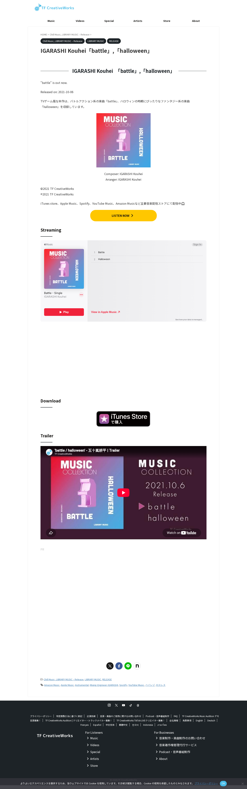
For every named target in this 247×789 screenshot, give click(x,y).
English (199, 720)
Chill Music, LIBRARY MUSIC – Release (64, 679)
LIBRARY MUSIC (93, 679)
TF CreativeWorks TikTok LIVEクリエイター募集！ (141, 720)
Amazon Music (51, 685)
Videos (80, 21)
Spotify (123, 685)
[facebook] (119, 665)
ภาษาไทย (162, 724)
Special (109, 21)
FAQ (176, 716)
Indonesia (148, 724)
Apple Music (67, 685)
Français (84, 724)
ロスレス (160, 685)
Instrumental (82, 685)
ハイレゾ (150, 685)
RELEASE (107, 679)
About (196, 21)
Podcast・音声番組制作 (157, 716)
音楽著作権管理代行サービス (178, 745)
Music (51, 21)
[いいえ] (242, 783)
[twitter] (110, 665)
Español (97, 724)
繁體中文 (123, 724)
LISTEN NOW (120, 215)
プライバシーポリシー (41, 716)
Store (166, 21)
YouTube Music (136, 685)
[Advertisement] (123, 577)
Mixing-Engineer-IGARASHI (104, 685)
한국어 (135, 724)
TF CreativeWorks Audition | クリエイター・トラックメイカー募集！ (78, 720)
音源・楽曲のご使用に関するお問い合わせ (120, 716)
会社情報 (173, 720)
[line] (128, 665)
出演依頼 (91, 716)
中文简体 (110, 724)
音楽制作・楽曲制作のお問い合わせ (182, 738)
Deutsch (211, 720)
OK (223, 783)
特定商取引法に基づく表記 (69, 716)
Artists (137, 21)
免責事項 (187, 720)
